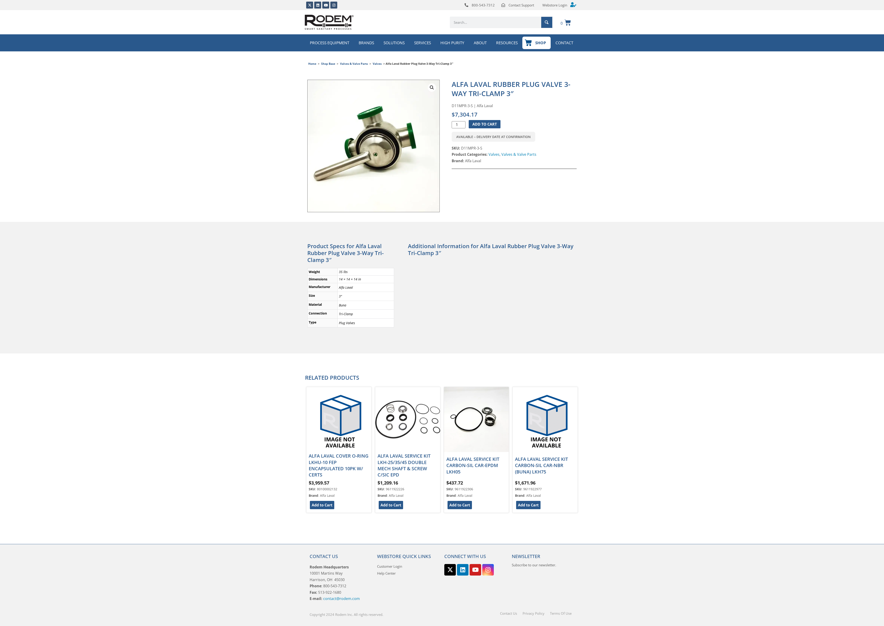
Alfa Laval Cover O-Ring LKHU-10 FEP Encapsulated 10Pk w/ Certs (339, 465)
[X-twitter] (309, 5)
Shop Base (328, 64)
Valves (377, 64)
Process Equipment (329, 42)
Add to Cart (484, 124)
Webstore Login (554, 5)
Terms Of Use (561, 613)
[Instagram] (333, 5)
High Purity (452, 42)
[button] (432, 87)
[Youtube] (325, 5)
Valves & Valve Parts (354, 64)
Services (422, 42)
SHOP (540, 42)
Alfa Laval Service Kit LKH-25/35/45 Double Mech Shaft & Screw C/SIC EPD (404, 465)
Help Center (386, 573)
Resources (507, 42)
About (480, 42)
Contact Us (508, 613)
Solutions (394, 42)
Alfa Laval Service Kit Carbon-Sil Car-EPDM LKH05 (472, 465)
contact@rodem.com (341, 598)
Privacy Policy (533, 613)
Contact (564, 42)
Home (312, 64)
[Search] (546, 22)
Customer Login (389, 566)
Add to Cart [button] (322, 505)
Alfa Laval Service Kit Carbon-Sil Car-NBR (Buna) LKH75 (541, 465)
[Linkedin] (317, 5)
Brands (366, 42)
